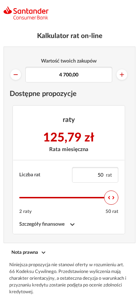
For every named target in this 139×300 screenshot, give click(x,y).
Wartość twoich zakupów (69, 61)
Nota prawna (24, 252)
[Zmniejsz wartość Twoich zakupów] (15, 74)
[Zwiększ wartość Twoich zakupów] (122, 74)
